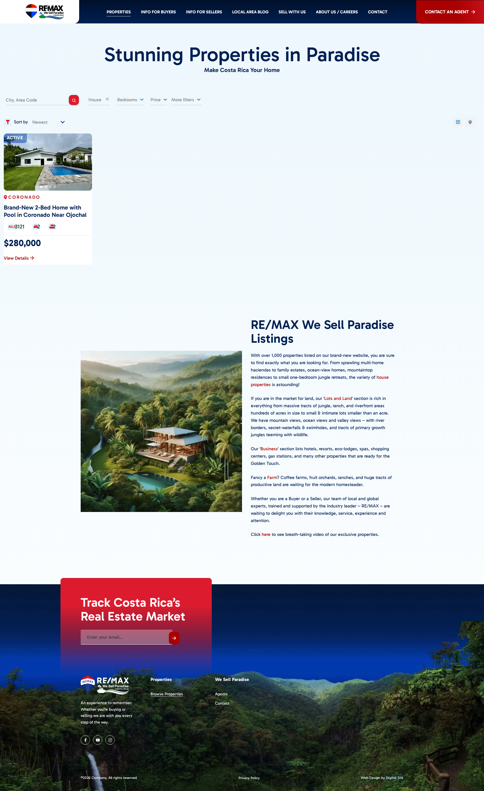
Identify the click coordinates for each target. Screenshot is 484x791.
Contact (377, 11)
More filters (183, 99)
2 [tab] (46, 187)
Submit (174, 638)
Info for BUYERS (158, 11)
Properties (119, 11)
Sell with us (292, 11)
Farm (272, 477)
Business (269, 449)
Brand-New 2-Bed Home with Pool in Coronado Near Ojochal (45, 211)
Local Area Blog (250, 11)
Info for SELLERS (204, 11)
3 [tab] (50, 187)
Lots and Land (338, 398)
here (266, 534)
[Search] (74, 100)
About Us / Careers (337, 11)
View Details (16, 258)
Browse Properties (166, 694)
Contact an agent (447, 12)
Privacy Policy (249, 778)
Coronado (24, 197)
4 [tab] (55, 187)
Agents (221, 694)
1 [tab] (41, 187)
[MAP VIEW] (470, 122)
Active (15, 137)
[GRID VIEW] (458, 122)
